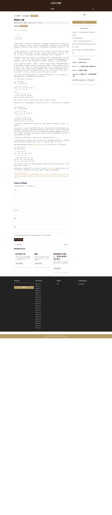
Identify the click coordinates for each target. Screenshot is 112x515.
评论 (15, 189)
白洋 (18, 30)
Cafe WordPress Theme (51, 336)
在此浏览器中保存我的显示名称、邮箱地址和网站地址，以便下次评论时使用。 (33, 235)
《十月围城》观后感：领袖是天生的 (87, 66)
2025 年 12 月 (38, 297)
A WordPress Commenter (78, 80)
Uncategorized (26, 15)
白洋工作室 (56, 3)
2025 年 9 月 (38, 301)
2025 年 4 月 (38, 308)
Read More (19, 264)
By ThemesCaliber (62, 336)
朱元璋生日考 (20, 254)
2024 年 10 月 (38, 316)
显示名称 (16, 210)
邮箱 (15, 218)
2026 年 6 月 (38, 286)
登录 (58, 283)
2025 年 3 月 (38, 310)
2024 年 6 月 (38, 323)
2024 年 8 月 (38, 321)
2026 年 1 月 (38, 294)
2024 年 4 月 (38, 325)
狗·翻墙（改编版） (83, 70)
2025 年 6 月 (38, 305)
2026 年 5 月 (38, 288)
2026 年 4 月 (38, 290)
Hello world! (91, 80)
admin (26, 22)
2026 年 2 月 (38, 292)
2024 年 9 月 (38, 319)
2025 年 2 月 (38, 312)
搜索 (84, 14)
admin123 (74, 74)
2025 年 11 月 (38, 299)
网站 (15, 226)
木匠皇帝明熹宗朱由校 (77, 38)
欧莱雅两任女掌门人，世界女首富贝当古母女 (60, 256)
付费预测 (52, 8)
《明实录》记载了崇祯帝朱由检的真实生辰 (82, 41)
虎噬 (36, 254)
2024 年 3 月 (38, 327)
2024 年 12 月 (38, 314)
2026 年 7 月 (38, 283)
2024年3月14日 (19, 22)
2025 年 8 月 (38, 303)
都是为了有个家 (82, 62)
